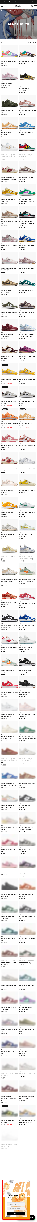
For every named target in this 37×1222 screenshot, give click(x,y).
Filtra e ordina (7, 42)
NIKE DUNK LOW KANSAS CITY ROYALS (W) (26, 247)
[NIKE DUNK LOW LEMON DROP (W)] (9, 547)
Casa (2, 10)
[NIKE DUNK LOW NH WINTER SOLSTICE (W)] (9, 593)
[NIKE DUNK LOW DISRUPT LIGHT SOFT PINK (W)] (27, 705)
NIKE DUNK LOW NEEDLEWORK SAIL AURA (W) (9, 1075)
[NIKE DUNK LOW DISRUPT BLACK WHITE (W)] (27, 660)
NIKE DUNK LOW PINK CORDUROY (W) (6, 84)
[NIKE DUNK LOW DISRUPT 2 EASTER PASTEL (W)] (9, 796)
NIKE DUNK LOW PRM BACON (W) (8, 851)
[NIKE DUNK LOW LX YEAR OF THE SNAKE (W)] (9, 347)
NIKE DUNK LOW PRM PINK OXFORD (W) (26, 1053)
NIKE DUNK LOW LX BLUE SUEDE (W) (9, 1053)
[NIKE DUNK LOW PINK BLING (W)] (27, 1064)
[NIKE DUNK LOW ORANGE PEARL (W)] (9, 480)
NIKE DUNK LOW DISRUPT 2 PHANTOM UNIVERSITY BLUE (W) (27, 738)
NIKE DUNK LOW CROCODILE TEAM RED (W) (8, 336)
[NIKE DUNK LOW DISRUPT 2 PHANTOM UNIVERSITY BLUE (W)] (27, 727)
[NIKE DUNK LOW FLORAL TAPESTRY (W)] (27, 840)
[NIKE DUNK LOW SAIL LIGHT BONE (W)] (9, 525)
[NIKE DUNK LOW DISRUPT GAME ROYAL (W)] (27, 616)
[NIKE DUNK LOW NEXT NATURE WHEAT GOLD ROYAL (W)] (27, 1111)
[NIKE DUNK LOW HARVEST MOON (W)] (9, 123)
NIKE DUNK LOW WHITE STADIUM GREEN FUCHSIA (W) (26, 200)
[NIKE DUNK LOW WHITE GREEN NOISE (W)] (27, 503)
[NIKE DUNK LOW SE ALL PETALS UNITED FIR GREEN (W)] (27, 951)
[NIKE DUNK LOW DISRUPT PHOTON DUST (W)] (27, 638)
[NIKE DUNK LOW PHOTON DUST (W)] (27, 458)
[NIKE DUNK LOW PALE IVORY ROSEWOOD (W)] (27, 1155)
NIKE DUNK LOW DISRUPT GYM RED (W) (9, 649)
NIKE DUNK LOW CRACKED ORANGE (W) (26, 895)
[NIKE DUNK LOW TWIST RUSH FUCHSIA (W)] (27, 862)
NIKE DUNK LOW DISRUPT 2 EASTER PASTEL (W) (8, 806)
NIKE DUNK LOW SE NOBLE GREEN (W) (8, 1121)
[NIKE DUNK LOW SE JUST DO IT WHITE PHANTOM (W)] (27, 1086)
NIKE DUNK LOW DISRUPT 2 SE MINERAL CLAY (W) (27, 784)
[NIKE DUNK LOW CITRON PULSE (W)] (9, 369)
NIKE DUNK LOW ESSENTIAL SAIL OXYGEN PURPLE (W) (8, 986)
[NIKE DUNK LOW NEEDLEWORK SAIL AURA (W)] (9, 1064)
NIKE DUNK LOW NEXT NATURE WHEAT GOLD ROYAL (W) (27, 1121)
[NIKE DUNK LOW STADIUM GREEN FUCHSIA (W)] (27, 997)
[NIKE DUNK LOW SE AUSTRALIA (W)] (27, 929)
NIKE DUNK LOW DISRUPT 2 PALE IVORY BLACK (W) (26, 760)
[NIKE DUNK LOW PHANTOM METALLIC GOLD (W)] (27, 1133)
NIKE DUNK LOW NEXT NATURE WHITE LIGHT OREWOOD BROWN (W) (9, 581)
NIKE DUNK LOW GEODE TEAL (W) (9, 940)
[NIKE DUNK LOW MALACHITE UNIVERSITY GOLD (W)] (9, 1155)
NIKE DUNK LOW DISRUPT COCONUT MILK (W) (8, 738)
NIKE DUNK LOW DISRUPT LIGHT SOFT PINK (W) (27, 715)
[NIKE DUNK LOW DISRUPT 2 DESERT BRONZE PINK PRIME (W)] (9, 749)
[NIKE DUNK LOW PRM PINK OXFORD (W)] (27, 1042)
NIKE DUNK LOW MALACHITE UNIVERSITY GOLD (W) (8, 1166)
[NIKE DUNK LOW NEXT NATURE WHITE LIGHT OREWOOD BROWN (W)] (9, 569)
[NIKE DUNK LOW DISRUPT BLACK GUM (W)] (27, 682)
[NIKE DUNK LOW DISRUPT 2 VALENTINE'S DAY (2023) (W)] (9, 167)
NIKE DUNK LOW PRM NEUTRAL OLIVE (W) (27, 1030)
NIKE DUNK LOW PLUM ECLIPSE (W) (27, 313)
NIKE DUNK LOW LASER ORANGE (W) (7, 513)
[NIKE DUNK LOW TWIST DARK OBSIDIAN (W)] (9, 884)
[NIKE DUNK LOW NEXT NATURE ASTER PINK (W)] (9, 436)
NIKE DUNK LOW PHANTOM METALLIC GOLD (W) (26, 1143)
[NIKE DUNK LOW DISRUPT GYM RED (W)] (9, 638)
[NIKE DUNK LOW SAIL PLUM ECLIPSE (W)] (27, 167)
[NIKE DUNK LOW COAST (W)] (27, 123)
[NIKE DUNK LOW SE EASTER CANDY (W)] (9, 51)
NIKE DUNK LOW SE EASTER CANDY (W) (8, 62)
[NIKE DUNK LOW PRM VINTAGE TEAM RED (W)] (9, 997)
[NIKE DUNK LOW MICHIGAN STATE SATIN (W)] (9, 907)
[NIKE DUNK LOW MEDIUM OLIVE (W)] (9, 303)
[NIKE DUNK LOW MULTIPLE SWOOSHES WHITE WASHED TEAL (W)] (27, 212)
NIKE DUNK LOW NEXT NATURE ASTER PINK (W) (9, 447)
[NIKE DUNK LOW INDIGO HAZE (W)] (9, 1020)
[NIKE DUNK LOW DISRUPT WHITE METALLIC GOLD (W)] (9, 145)
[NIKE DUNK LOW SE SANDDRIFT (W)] (9, 212)
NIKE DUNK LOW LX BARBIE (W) (9, 872)
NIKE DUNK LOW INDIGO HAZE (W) (9, 1030)
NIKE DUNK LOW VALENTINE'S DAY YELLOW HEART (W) (9, 1143)
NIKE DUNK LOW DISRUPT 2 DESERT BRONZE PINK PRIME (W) (9, 761)
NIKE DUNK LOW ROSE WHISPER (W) (27, 111)
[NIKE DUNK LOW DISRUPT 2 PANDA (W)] (27, 796)
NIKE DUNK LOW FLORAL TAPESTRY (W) (25, 851)
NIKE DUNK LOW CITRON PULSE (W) (9, 380)
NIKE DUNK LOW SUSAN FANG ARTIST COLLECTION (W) (26, 336)
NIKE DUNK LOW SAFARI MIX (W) (27, 61)
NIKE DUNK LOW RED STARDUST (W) (27, 447)
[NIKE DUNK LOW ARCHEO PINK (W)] (27, 594)
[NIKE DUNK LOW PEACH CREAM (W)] (9, 414)
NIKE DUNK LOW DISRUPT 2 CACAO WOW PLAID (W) (26, 828)
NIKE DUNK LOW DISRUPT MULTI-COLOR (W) (25, 156)
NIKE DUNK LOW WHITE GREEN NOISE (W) (27, 513)
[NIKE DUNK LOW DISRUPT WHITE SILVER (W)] (9, 705)
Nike (2, 59)
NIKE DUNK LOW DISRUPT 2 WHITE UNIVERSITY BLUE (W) (8, 784)
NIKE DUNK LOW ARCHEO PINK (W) (27, 604)
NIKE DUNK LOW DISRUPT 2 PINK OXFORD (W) (9, 828)
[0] (34, 6)
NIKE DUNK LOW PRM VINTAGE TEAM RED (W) (9, 1008)
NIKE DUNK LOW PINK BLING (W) (27, 1074)
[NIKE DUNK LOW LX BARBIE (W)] (9, 862)
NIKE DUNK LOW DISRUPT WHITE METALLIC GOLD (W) (8, 156)
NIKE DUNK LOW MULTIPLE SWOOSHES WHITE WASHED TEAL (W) (26, 223)
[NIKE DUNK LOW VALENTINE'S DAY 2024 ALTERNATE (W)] (9, 458)
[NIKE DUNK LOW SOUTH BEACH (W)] (27, 975)
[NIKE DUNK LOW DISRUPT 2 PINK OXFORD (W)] (9, 818)
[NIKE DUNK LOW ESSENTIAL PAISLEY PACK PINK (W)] (9, 258)
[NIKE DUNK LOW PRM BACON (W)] (9, 840)
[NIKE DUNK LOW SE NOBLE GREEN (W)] (9, 1111)
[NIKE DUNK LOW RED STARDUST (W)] (27, 436)
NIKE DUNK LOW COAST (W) (26, 133)
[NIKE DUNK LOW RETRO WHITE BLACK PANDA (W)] (9, 616)
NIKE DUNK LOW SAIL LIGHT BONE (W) (8, 536)
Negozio (6, 10)
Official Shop (18, 6)
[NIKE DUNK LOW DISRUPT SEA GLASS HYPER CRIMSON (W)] (27, 569)
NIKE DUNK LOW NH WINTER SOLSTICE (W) (8, 604)
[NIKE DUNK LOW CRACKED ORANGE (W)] (27, 884)
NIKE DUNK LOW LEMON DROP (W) (9, 558)
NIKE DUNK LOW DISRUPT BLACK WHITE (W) (25, 671)
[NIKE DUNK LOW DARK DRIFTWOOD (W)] (9, 280)
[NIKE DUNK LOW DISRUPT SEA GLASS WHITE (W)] (9, 660)
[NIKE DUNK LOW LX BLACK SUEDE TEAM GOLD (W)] (9, 1177)
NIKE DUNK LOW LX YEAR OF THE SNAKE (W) (8, 358)
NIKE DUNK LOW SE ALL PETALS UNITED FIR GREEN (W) (27, 962)
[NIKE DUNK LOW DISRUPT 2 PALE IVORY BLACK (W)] (27, 749)
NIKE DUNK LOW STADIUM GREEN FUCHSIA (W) (25, 1008)
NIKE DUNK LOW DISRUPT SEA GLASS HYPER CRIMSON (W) (26, 580)
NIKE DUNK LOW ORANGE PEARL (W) (8, 491)
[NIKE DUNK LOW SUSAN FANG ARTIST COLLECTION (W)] (27, 325)
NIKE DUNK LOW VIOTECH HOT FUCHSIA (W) (27, 358)
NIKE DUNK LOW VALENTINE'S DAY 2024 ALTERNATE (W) (9, 469)
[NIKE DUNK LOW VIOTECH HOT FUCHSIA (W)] (27, 347)
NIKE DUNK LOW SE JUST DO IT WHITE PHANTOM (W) (27, 1097)
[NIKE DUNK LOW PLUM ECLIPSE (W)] (27, 303)
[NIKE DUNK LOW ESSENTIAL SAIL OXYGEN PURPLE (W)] (9, 975)
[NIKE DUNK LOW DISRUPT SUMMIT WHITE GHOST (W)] (27, 547)
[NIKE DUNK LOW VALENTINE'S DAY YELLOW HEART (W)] (9, 1133)
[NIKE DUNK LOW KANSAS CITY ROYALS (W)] (27, 236)
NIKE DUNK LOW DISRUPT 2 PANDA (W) (26, 806)
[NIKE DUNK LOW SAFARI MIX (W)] (27, 51)
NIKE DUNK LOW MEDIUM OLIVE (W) (9, 313)
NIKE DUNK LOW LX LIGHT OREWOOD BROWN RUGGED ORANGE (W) (9, 963)
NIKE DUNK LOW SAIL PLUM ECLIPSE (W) (26, 178)
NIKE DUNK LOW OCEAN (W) (26, 290)
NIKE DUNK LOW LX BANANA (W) (27, 490)
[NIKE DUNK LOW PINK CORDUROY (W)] (9, 74)
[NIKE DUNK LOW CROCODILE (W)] (9, 101)
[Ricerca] (32, 6)
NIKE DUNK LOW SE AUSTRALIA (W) (27, 940)
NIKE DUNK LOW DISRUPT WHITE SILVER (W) (8, 715)
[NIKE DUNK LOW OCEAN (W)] (27, 280)
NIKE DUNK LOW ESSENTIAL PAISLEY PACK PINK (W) (8, 269)
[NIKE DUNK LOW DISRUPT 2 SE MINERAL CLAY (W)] (27, 773)
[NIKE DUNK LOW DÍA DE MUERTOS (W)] (27, 76)
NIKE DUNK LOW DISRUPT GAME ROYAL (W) (27, 626)
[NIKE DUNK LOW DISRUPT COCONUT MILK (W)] (9, 727)
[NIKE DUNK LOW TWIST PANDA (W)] (27, 907)
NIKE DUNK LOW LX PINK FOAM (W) (9, 247)
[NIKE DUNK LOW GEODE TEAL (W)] (9, 929)
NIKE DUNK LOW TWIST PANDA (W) (27, 917)
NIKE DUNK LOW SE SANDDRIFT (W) (9, 223)
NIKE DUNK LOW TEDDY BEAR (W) (26, 269)
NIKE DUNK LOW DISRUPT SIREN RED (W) (9, 693)
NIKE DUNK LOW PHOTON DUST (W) (27, 469)
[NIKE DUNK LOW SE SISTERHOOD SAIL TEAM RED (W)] (9, 1086)
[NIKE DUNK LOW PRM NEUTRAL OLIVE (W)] (27, 1020)
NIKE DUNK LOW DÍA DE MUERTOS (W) (25, 89)
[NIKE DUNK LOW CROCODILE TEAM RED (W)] (9, 325)
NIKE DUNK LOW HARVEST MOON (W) (8, 134)
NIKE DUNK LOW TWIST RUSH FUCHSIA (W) (26, 873)
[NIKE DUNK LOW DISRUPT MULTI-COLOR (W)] (27, 145)
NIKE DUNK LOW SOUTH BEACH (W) (27, 986)
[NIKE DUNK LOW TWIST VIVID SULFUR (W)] (9, 190)
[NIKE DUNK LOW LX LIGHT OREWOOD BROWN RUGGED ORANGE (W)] (9, 951)
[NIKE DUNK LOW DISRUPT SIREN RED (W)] (9, 682)
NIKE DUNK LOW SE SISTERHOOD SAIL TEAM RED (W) (9, 1098)
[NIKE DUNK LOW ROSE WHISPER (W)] (27, 101)
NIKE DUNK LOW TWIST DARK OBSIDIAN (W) (9, 895)
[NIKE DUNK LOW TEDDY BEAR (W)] (27, 258)
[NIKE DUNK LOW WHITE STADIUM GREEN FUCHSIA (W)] (27, 190)
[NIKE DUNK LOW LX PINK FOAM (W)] (9, 236)
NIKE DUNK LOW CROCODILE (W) (8, 111)
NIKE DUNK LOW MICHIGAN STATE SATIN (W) (8, 917)
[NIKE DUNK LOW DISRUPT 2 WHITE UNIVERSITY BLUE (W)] (9, 773)
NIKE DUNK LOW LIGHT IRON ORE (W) (8, 402)
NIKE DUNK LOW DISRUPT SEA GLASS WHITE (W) (9, 671)
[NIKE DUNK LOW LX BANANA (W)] (27, 480)
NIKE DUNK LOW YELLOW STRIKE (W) (25, 536)
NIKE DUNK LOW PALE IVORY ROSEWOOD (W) (26, 1166)
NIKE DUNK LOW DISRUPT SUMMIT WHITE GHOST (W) (26, 558)
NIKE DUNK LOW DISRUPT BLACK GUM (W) (25, 693)
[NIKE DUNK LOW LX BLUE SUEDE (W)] (9, 1042)
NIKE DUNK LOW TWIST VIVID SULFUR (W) (8, 200)
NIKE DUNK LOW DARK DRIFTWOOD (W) (7, 291)
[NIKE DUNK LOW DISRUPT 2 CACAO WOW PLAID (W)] (27, 818)
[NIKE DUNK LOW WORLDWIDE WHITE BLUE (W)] (27, 1177)
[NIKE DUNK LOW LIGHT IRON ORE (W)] (9, 392)
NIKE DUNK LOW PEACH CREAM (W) (9, 424)
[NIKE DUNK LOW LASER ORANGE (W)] (9, 503)
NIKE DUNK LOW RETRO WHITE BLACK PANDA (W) (9, 626)
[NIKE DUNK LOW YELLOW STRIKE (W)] (27, 525)
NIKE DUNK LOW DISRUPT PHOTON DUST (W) (25, 649)
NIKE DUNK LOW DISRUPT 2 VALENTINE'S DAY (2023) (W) (8, 178)
